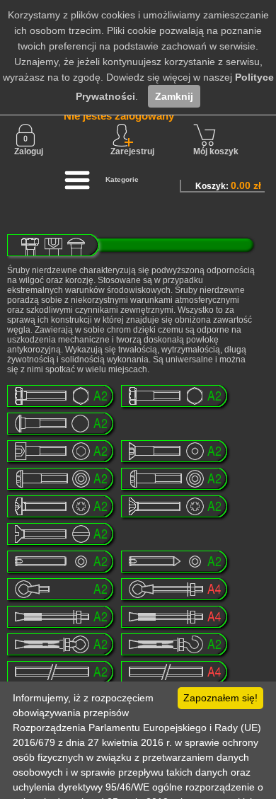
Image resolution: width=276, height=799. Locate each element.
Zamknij (174, 96)
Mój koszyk (215, 151)
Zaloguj (28, 151)
